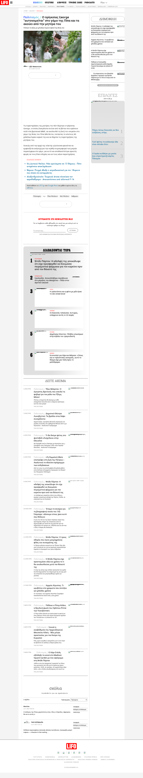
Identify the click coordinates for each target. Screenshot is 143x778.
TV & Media (70, 6)
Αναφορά (76, 706)
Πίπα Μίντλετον (52, 196)
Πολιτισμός (60, 6)
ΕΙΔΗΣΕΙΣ (32, 11)
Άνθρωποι (75, 196)
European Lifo (113, 6)
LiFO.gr (41, 186)
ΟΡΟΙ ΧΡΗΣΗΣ (43, 234)
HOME (25, 11)
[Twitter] (79, 59)
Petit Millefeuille (37, 722)
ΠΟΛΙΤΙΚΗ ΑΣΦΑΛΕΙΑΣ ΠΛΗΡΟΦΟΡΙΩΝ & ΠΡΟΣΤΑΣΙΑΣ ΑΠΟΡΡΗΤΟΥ (51, 759)
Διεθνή (35, 6)
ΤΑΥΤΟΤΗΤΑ (37, 757)
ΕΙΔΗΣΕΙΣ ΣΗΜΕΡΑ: (34, 160)
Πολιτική (43, 6)
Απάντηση (76, 712)
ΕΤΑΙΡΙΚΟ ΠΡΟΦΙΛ (90, 757)
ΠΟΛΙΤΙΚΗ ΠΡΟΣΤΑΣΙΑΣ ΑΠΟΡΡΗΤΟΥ (61, 234)
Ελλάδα (28, 6)
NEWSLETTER (63, 757)
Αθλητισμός (91, 6)
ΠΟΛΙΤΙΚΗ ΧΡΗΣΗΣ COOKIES (87, 759)
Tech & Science (81, 6)
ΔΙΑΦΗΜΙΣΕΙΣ (76, 757)
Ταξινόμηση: (65, 700)
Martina (26, 706)
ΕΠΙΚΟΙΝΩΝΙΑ (50, 757)
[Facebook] (75, 59)
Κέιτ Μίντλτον (64, 196)
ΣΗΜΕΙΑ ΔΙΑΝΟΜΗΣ (108, 759)
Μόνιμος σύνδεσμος (79, 709)
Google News (53, 186)
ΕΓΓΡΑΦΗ (73, 230)
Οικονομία (51, 6)
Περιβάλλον (102, 6)
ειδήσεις (30, 188)
